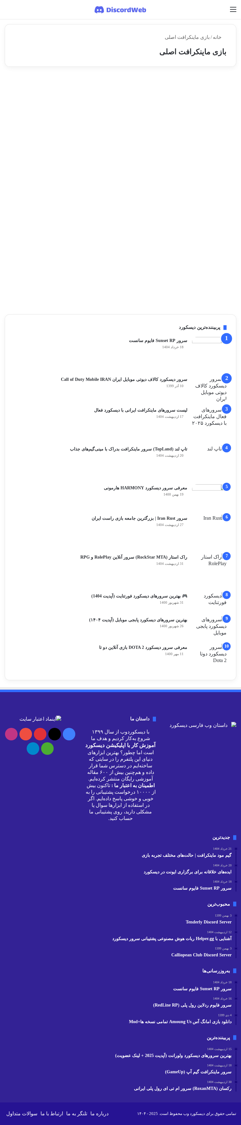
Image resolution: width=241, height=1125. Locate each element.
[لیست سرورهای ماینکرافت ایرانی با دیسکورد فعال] (209, 424)
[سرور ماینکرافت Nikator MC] (116, 127)
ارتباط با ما (51, 1113)
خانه (218, 37)
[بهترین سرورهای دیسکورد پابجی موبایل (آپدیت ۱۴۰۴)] (209, 628)
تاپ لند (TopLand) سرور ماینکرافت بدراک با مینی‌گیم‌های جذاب (128, 449)
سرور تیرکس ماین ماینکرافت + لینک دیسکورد (202, 106)
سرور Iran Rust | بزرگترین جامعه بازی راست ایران (139, 518)
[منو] (233, 12)
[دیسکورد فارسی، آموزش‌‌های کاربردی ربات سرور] (121, 9)
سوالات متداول (21, 1113)
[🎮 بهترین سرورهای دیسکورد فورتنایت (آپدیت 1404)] (209, 602)
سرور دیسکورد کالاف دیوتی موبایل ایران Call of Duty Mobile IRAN (124, 379)
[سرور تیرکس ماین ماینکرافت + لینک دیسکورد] (199, 137)
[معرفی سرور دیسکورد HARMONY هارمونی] (209, 497)
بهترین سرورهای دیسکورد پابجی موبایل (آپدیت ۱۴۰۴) (138, 620)
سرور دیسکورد (130, 86)
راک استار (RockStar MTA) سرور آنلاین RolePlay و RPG (133, 557)
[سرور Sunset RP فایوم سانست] (209, 354)
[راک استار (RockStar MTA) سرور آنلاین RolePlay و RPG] (209, 571)
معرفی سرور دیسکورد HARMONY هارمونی (145, 488)
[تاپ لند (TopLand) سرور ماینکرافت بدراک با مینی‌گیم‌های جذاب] (209, 462)
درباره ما (99, 1113)
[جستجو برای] (8, 12)
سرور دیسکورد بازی (209, 86)
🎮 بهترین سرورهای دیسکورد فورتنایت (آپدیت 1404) (139, 596)
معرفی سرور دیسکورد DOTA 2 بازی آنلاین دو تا (143, 647)
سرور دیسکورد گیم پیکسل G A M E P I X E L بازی (116, 225)
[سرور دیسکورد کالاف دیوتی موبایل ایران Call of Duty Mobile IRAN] (209, 389)
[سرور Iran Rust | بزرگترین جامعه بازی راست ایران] (209, 532)
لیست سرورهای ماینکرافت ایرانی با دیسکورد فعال (140, 410)
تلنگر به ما (76, 1113)
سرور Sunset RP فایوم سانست (158, 340)
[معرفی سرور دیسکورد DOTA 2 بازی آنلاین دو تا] (209, 657)
